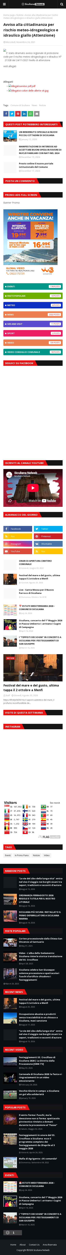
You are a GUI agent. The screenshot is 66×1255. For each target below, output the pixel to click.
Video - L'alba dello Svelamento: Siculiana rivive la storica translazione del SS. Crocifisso (40, 956)
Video (30, 342)
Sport (30, 333)
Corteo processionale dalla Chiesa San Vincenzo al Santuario (40, 940)
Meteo (30, 305)
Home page (9, 15)
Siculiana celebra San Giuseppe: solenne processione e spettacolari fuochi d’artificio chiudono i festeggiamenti (39, 974)
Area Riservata (50, 1244)
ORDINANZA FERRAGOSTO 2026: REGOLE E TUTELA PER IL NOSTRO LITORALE (37, 898)
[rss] (17, 536)
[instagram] (17, 544)
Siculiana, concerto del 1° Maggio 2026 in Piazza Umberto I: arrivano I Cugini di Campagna (40, 624)
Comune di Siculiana (20, 105)
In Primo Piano (22, 855)
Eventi (30, 286)
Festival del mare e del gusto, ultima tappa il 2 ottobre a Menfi (39, 577)
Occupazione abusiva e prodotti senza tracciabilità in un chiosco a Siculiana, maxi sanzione (38, 1017)
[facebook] (17, 529)
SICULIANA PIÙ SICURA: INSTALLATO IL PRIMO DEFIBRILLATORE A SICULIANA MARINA (40, 915)
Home (13, 1244)
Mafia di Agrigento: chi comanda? (38, 1158)
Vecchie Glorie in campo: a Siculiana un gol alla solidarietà (39, 1092)
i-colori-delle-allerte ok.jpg (34, 90)
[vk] (48, 544)
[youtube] (17, 551)
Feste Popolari (30, 295)
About (23, 1244)
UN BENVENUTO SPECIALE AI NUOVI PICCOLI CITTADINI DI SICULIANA (38, 133)
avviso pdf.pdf (27, 86)
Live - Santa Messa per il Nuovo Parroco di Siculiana (36, 591)
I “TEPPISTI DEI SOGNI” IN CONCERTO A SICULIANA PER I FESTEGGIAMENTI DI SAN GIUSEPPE (40, 640)
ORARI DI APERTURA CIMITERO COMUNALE (35, 562)
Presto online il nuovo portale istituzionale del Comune (36, 165)
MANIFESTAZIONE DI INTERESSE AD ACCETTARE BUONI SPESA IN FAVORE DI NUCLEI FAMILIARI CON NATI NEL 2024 (40, 150)
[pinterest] (48, 536)
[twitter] (48, 529)
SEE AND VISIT (30, 323)
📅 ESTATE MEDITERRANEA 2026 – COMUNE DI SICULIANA (37, 607)
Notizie (19, 15)
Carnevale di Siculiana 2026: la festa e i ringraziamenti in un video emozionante (40, 1077)
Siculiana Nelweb (42, 1250)
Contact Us (34, 1244)
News (34, 105)
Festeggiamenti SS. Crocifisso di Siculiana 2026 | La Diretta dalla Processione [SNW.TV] (37, 1060)
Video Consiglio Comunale (30, 352)
